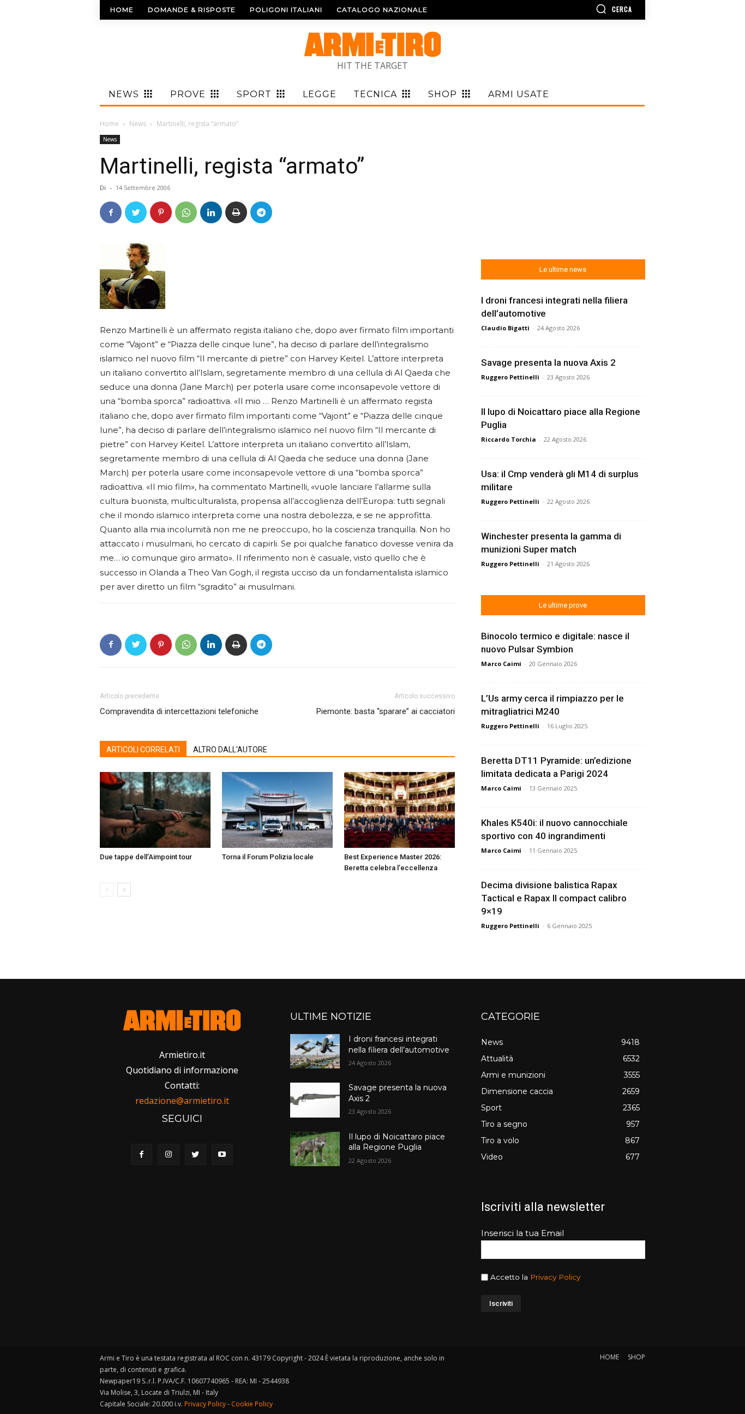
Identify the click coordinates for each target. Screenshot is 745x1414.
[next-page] (124, 889)
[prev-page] (106, 889)
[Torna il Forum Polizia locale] (277, 810)
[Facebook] (111, 212)
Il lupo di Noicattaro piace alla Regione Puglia (397, 1142)
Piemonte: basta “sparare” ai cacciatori (385, 711)
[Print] (236, 212)
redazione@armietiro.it (182, 1101)
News (137, 123)
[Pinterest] (161, 212)
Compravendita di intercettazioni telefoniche (179, 711)
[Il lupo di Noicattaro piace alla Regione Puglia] (314, 1149)
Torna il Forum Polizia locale (268, 857)
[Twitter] (136, 212)
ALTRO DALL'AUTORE (230, 749)
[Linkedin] (211, 212)
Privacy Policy (555, 1277)
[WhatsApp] (186, 212)
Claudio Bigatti (505, 328)
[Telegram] (261, 212)
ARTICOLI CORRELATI (143, 749)
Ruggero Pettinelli (510, 377)
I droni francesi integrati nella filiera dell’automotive (399, 1044)
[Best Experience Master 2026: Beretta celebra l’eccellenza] (399, 810)
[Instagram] (168, 1154)
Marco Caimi (501, 664)
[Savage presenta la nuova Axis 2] (314, 1100)
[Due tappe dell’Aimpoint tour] (155, 810)
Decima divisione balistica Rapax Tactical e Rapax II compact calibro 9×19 (554, 898)
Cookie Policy (252, 1404)
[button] (582, 8)
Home (109, 123)
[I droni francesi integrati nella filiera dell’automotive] (314, 1051)
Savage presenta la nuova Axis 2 (548, 362)
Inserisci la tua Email (522, 1233)
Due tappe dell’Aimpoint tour (146, 857)
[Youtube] (222, 1154)
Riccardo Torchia (508, 439)
